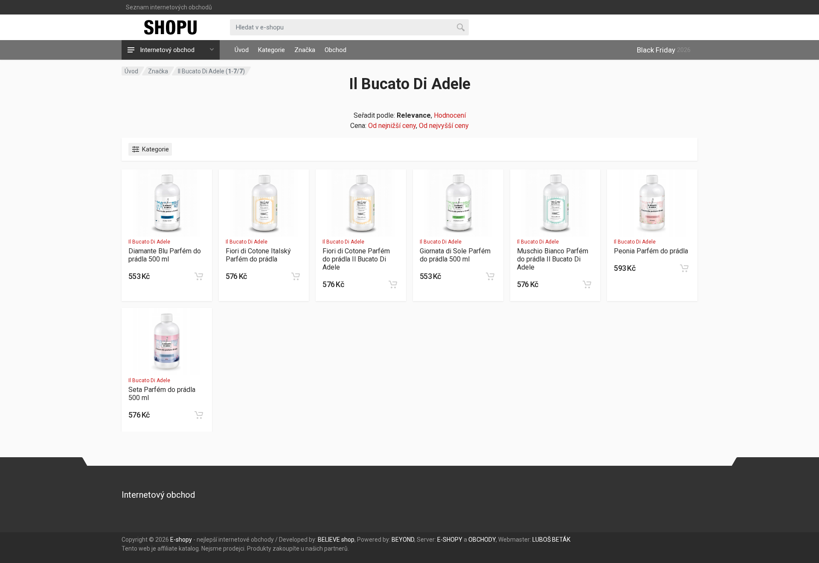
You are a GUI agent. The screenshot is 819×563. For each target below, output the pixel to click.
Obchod (335, 50)
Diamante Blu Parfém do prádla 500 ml (164, 255)
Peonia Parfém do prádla (651, 251)
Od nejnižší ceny (392, 126)
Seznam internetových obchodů (169, 7)
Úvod (242, 50)
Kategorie (271, 50)
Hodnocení (450, 115)
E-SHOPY (449, 539)
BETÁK (561, 539)
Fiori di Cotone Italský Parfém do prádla (258, 255)
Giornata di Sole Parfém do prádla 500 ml (455, 255)
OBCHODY (482, 539)
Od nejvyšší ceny (444, 126)
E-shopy (181, 539)
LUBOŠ (541, 539)
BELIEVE (329, 539)
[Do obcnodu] (198, 276)
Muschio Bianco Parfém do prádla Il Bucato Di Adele (552, 259)
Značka (304, 50)
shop (347, 539)
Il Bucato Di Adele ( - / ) (211, 71)
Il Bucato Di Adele (149, 242)
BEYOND (403, 539)
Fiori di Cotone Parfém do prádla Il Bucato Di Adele (356, 259)
